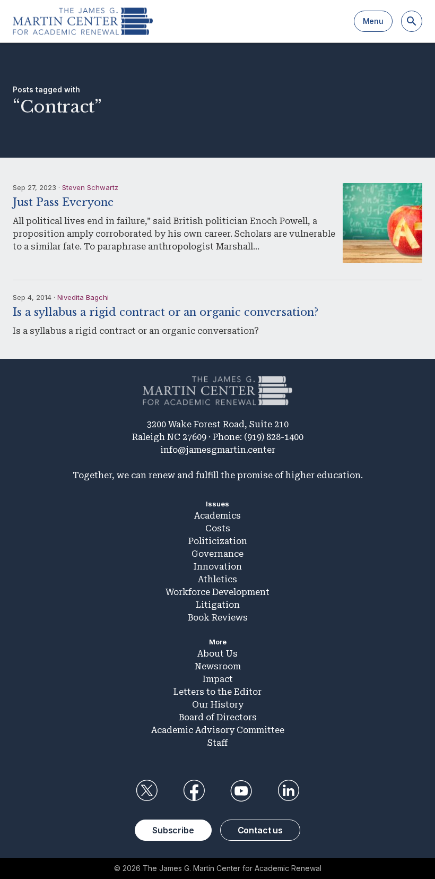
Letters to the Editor (217, 692)
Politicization (217, 541)
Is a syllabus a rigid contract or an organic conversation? (165, 312)
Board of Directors (218, 717)
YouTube (241, 791)
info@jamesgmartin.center (217, 450)
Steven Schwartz (90, 187)
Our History (217, 705)
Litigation (218, 605)
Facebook (193, 791)
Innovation (218, 567)
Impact (218, 679)
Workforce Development (217, 592)
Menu (373, 20)
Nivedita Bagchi (83, 297)
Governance (217, 554)
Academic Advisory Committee (217, 730)
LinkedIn (288, 791)
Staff (217, 743)
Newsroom (218, 666)
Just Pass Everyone (63, 202)
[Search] (411, 21)
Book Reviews (218, 618)
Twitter (146, 791)
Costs (217, 528)
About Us (217, 654)
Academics (217, 516)
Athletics (217, 579)
